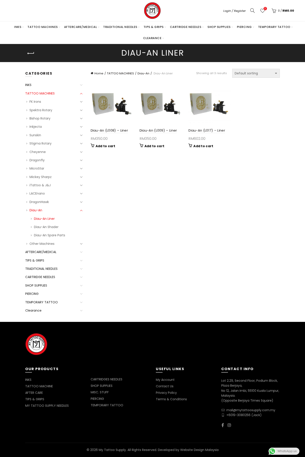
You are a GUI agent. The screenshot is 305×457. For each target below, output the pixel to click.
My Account (165, 379)
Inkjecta (35, 126)
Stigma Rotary (40, 143)
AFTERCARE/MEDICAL (80, 27)
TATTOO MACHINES (42, 27)
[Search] (252, 10)
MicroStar (36, 168)
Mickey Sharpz (40, 177)
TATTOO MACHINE (39, 386)
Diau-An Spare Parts (49, 235)
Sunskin (35, 135)
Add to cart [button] (105, 146)
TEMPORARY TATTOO (274, 27)
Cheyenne (37, 152)
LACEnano (37, 193)
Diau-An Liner (44, 218)
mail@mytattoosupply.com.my (250, 410)
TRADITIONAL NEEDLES (120, 27)
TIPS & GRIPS (154, 27)
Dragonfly (37, 160)
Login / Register (234, 11)
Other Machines (41, 243)
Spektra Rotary (40, 110)
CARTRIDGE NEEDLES (185, 27)
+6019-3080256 (238, 415)
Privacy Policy (166, 392)
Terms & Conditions (171, 399)
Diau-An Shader (46, 227)
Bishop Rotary (39, 118)
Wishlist (265, 8)
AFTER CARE (34, 392)
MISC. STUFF (100, 392)
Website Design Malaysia (199, 450)
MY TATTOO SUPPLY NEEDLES (47, 405)
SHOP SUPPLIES (219, 27)
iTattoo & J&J (40, 185)
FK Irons (35, 101)
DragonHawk (39, 202)
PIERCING (244, 27)
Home (98, 73)
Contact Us (164, 386)
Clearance (152, 38)
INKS (17, 27)
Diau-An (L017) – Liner (206, 130)
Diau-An (143, 73)
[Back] (30, 53)
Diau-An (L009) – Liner (158, 130)
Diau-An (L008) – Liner (109, 130)
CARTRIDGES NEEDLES (106, 379)
